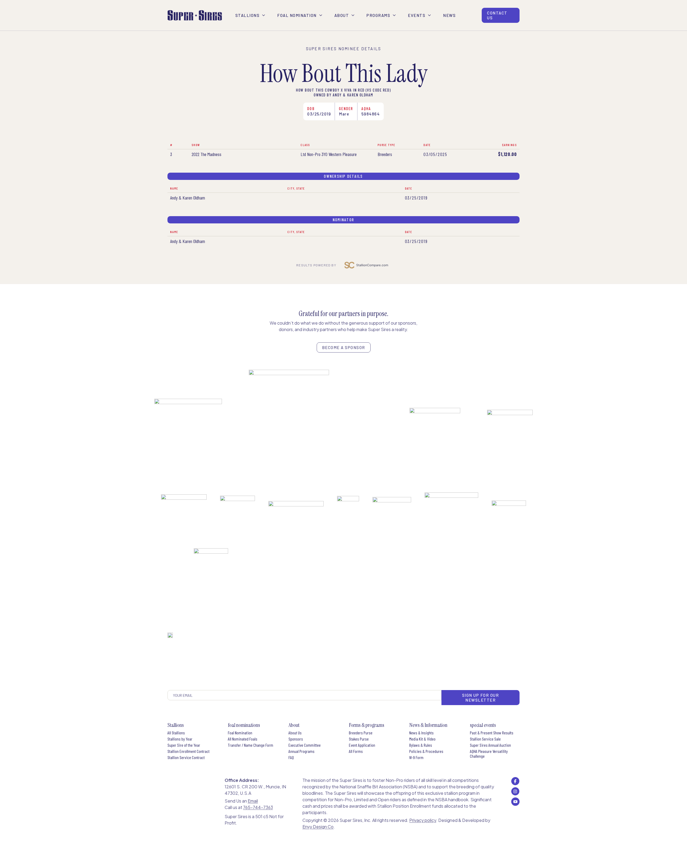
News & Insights (421, 732)
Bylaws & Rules (420, 745)
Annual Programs (301, 751)
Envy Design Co (318, 826)
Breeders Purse (360, 732)
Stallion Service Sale (485, 739)
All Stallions (176, 732)
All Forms (356, 751)
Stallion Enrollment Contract (188, 751)
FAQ (291, 757)
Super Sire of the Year (183, 745)
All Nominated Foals (242, 739)
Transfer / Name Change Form (250, 745)
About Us (295, 732)
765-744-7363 (258, 807)
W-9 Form (416, 757)
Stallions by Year (179, 739)
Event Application (362, 745)
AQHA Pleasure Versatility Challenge (489, 754)
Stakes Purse (359, 739)
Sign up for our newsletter (480, 697)
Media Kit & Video (422, 739)
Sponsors (295, 739)
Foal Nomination (240, 732)
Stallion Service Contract (186, 757)
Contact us (497, 15)
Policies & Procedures (426, 751)
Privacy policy (422, 820)
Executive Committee (304, 745)
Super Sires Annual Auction (490, 745)
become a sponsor (343, 347)
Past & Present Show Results (491, 732)
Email (253, 801)
